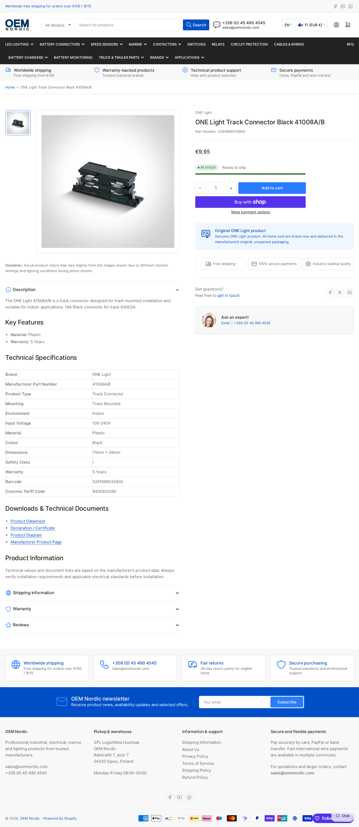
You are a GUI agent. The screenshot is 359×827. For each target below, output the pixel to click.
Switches (196, 44)
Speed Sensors (104, 44)
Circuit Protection (249, 44)
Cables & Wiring (289, 44)
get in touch (229, 295)
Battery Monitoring (73, 57)
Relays (218, 44)
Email (226, 323)
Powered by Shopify (59, 818)
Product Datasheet (28, 521)
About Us (190, 749)
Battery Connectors (60, 44)
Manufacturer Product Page (36, 541)
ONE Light (203, 112)
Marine (135, 44)
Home (10, 87)
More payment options (250, 212)
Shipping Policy (196, 770)
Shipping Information (201, 742)
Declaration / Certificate (33, 527)
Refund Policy (195, 777)
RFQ (350, 44)
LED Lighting (17, 44)
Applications (187, 57)
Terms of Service (198, 763)
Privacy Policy (195, 756)
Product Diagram (26, 535)
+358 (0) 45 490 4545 (252, 323)
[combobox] (142, 25)
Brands (157, 57)
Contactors (165, 44)
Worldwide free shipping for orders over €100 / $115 (48, 6)
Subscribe (286, 702)
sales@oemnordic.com (240, 27)
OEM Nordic (30, 818)
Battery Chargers (25, 57)
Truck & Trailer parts (119, 57)
